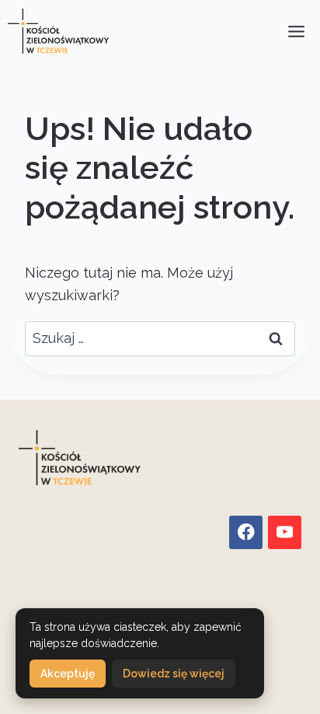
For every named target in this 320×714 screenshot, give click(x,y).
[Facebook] (246, 532)
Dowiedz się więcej (173, 673)
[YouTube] (284, 532)
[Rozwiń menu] (296, 31)
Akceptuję (67, 673)
